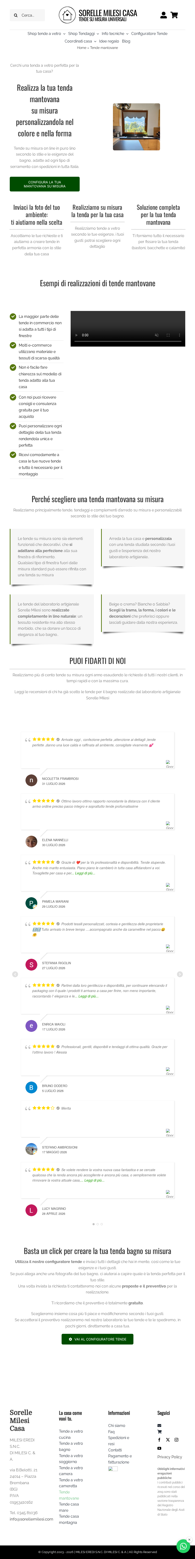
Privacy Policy (169, 1457)
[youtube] (159, 1448)
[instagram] (176, 1440)
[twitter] (168, 1440)
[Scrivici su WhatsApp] (183, 1546)
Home (81, 48)
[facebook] (159, 1440)
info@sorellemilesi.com (31, 1519)
